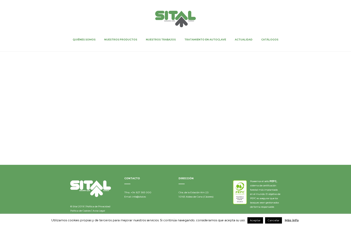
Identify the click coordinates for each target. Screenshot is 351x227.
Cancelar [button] (274, 220)
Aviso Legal (99, 210)
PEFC (273, 181)
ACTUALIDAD (243, 39)
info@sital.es (139, 196)
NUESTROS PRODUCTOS (120, 39)
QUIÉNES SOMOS (84, 39)
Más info (292, 220)
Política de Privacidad (98, 206)
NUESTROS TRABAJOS (161, 39)
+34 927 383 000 (141, 192)
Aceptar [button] (255, 220)
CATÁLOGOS (269, 39)
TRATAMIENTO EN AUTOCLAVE (205, 39)
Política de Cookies (80, 210)
